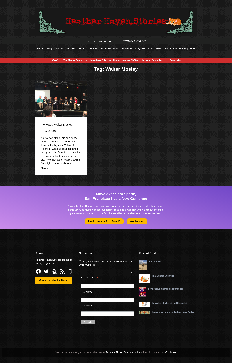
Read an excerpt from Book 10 (104, 221)
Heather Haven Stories (101, 41)
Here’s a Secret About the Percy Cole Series (173, 312)
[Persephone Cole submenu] (110, 60)
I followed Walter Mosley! (57, 124)
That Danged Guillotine (163, 276)
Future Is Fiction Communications (124, 352)
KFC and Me (155, 261)
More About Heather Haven (53, 280)
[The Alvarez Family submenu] (86, 60)
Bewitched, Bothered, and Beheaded (165, 289)
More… (44, 168)
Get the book (137, 221)
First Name (87, 292)
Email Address (89, 278)
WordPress (170, 352)
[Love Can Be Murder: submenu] (167, 60)
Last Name (87, 305)
